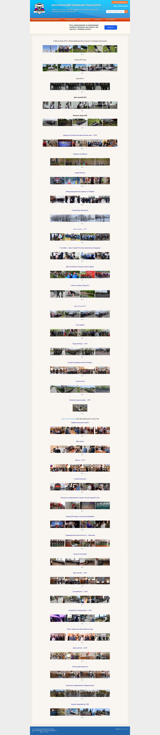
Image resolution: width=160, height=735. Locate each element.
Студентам (98, 19)
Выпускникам (110, 19)
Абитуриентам (85, 19)
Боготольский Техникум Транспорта (76, 5)
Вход (115, 6)
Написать (111, 27)
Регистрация (123, 6)
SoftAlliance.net (124, 729)
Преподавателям (70, 19)
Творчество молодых (68, 419)
